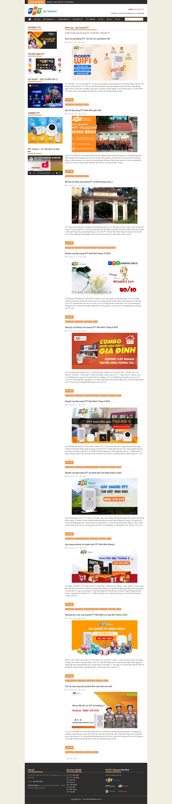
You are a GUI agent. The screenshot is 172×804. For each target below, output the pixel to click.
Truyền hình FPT (63, 19)
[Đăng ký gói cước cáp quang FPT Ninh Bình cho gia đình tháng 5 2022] (104, 638)
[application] (45, 165)
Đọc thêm (69, 100)
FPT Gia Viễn (71, 787)
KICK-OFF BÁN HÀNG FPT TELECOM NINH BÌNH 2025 (64, 2)
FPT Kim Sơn (71, 780)
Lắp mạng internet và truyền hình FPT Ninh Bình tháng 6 (90, 544)
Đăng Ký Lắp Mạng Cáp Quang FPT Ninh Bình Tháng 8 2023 (91, 327)
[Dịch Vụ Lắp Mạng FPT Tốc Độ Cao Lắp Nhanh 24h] (104, 62)
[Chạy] (30, 173)
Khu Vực (37, 19)
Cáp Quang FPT (70, 104)
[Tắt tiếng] (57, 173)
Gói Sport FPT (78, 19)
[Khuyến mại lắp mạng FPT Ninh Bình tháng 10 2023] (104, 277)
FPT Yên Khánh (72, 785)
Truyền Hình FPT (110, 247)
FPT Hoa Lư (78, 247)
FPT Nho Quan (72, 789)
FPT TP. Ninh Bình (73, 775)
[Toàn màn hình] (60, 173)
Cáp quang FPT (48, 19)
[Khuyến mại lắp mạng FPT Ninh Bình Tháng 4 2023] (104, 425)
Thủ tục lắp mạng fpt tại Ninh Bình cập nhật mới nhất (88, 686)
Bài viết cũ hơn (72, 758)
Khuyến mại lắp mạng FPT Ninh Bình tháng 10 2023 (87, 253)
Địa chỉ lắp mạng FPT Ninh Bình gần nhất (83, 110)
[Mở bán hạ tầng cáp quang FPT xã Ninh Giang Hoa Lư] (104, 205)
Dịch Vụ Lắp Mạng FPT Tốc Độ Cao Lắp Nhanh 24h (87, 39)
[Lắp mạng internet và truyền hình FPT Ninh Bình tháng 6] (104, 566)
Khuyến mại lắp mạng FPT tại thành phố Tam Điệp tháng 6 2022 (93, 473)
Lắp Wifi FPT (101, 247)
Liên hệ (109, 19)
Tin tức (117, 19)
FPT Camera (90, 19)
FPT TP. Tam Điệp (73, 777)
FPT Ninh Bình (79, 104)
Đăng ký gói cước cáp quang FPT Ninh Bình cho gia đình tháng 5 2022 (96, 615)
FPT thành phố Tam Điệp (81, 538)
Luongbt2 (82, 42)
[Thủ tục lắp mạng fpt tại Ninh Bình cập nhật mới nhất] (104, 710)
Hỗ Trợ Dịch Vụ (79, 752)
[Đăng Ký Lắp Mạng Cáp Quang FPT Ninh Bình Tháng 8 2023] (104, 351)
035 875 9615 (38, 781)
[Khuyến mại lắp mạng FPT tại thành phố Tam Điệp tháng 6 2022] (104, 496)
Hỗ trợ (100, 19)
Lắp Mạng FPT (79, 176)
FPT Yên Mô (71, 792)
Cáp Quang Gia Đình (71, 680)
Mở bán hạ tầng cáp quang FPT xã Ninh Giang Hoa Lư (89, 182)
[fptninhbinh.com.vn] (29, 19)
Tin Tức (86, 104)
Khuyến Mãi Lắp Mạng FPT (90, 247)
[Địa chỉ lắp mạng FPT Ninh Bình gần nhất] (104, 134)
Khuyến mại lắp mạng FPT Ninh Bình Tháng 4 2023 (87, 401)
